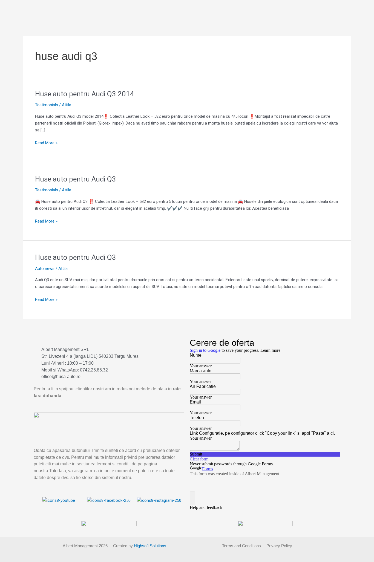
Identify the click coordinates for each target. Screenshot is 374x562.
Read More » (46, 142)
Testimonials (46, 104)
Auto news (44, 268)
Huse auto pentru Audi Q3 (75, 179)
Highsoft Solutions (150, 545)
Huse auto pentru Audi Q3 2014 (84, 94)
